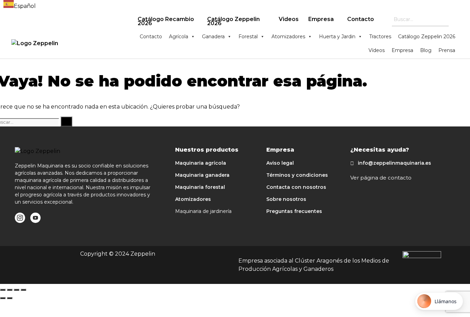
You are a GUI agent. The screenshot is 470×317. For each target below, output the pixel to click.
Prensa (446, 50)
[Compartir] (9, 290)
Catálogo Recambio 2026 (166, 21)
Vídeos (376, 50)
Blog (425, 50)
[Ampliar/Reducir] (23, 290)
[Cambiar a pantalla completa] (16, 290)
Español (25, 6)
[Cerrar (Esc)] (3, 290)
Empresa (321, 19)
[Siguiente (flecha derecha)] (9, 298)
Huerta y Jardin (337, 36)
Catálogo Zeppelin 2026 (233, 21)
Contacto (360, 19)
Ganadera (213, 36)
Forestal (248, 36)
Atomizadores (288, 36)
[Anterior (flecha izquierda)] (3, 298)
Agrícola (178, 36)
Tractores (380, 36)
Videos (289, 19)
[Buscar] (66, 121)
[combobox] (19, 5)
